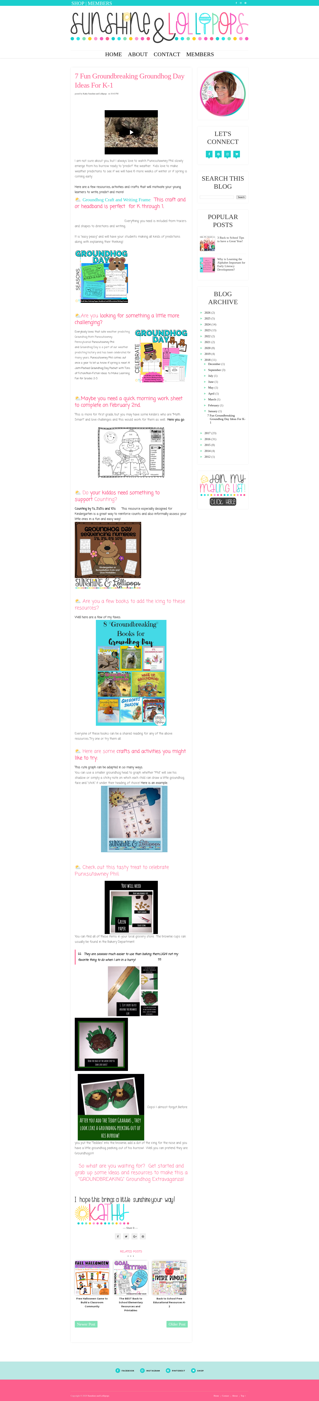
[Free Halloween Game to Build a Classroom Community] (92, 1278)
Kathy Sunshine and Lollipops (95, 94)
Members (200, 54)
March (212, 399)
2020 (208, 348)
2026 (208, 312)
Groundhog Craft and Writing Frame (116, 199)
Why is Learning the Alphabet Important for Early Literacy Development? (231, 264)
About (138, 54)
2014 (208, 451)
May (211, 387)
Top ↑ (243, 1396)
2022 (208, 336)
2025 (208, 318)
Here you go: (176, 419)
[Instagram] (227, 154)
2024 (208, 324)
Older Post (177, 1324)
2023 (208, 330)
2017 (208, 433)
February (214, 405)
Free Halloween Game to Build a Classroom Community (92, 1302)
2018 (208, 359)
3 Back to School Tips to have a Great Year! (230, 239)
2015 (208, 445)
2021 (208, 342)
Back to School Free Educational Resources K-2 (169, 1302)
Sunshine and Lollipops (98, 1396)
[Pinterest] (218, 154)
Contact (167, 54)
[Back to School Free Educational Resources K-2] (169, 1278)
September (215, 370)
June (211, 381)
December (214, 364)
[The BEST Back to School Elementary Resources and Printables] (130, 1278)
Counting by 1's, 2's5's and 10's (95, 508)
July (211, 375)
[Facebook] (209, 154)
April (211, 393)
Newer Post (86, 1324)
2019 (208, 353)
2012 (208, 456)
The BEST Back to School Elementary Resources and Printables (131, 1304)
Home (113, 54)
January (213, 411)
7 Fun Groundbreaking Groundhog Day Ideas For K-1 (226, 419)
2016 (208, 439)
